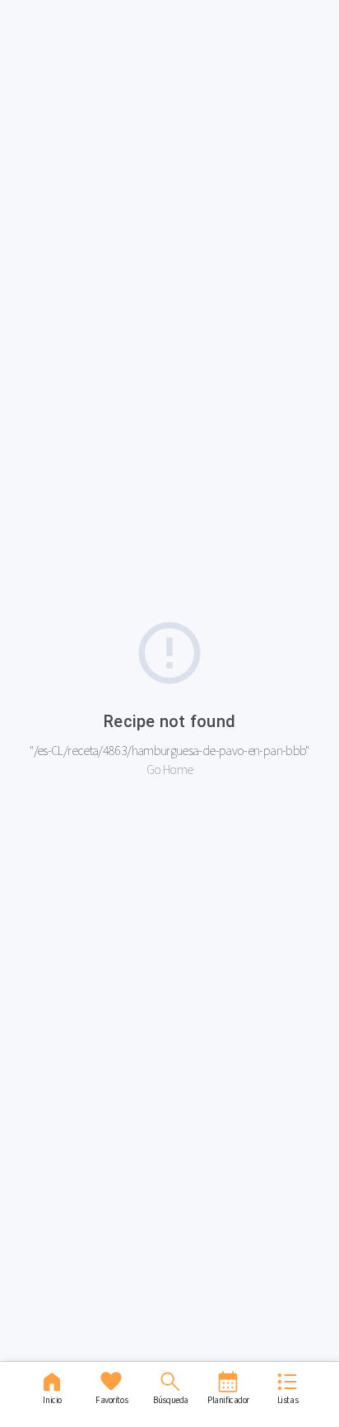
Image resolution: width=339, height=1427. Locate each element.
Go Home (169, 769)
